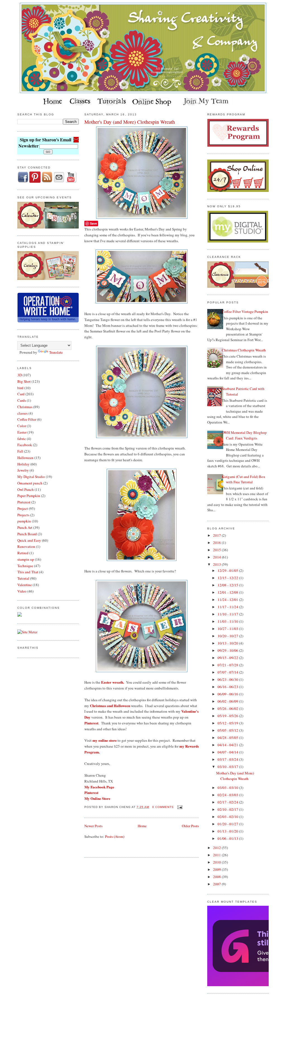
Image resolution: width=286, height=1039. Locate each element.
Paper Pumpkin (28, 495)
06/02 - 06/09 (228, 701)
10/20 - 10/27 (228, 635)
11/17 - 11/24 (228, 606)
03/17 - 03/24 (228, 759)
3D (19, 374)
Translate (56, 352)
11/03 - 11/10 (228, 621)
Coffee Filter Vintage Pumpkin (245, 311)
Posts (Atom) (114, 836)
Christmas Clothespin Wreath (244, 350)
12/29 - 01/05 (228, 570)
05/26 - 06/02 (228, 708)
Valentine (24, 584)
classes (22, 413)
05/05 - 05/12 (228, 730)
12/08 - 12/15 (228, 585)
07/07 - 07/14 (228, 672)
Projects (23, 514)
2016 (217, 542)
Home (142, 825)
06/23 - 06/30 (228, 679)
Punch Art (24, 527)
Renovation (26, 546)
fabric (21, 438)
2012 (217, 847)
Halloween (25, 457)
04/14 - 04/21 (228, 744)
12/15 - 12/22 (228, 577)
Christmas (24, 406)
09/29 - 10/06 (228, 650)
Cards (21, 400)
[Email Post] (179, 807)
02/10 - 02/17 (228, 809)
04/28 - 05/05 (228, 737)
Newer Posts (93, 825)
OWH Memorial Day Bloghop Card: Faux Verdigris (244, 435)
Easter (22, 432)
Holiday (23, 464)
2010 (217, 862)
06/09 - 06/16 (228, 693)
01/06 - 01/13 (228, 838)
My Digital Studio (31, 476)
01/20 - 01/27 (228, 823)
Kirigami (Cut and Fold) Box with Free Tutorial (243, 479)
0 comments (163, 807)
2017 (217, 535)
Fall (20, 451)
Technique (25, 565)
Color (21, 425)
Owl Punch (25, 489)
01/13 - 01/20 (228, 831)
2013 (217, 564)
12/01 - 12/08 (228, 592)
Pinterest (23, 502)
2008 (217, 876)
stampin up (25, 559)
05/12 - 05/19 (228, 723)
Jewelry (23, 470)
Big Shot (24, 381)
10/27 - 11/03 (228, 628)
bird (20, 387)
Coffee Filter (26, 419)
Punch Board (27, 533)
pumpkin (24, 521)
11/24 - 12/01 (228, 599)
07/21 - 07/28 (228, 664)
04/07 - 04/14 (228, 752)
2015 (217, 549)
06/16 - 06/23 (228, 686)
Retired (22, 552)
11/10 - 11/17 (228, 614)
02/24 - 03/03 (228, 794)
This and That (27, 571)
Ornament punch (29, 483)
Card (21, 393)
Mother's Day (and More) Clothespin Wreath (129, 121)
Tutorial (23, 578)
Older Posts (190, 825)
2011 (217, 854)
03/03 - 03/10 (228, 787)
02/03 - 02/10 (228, 816)
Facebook (24, 444)
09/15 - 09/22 (228, 657)
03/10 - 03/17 (228, 766)
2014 (217, 557)
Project (22, 508)
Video (22, 591)
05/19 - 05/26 (228, 715)
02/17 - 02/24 (228, 802)
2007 (217, 883)
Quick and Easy (29, 540)
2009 (217, 869)
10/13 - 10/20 (228, 643)
